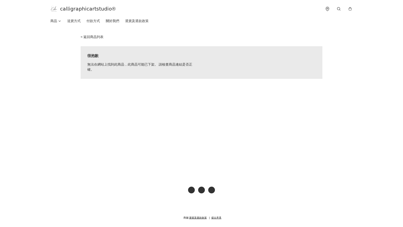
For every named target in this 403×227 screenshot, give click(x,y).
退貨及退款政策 (137, 21)
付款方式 (93, 21)
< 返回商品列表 (92, 37)
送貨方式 (74, 21)
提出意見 (216, 217)
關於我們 (112, 21)
